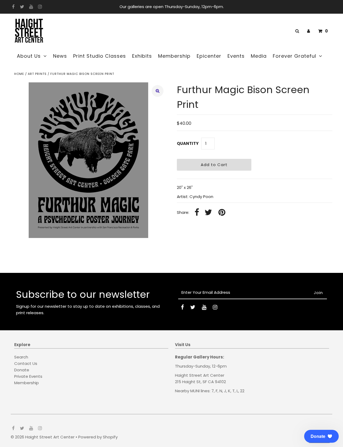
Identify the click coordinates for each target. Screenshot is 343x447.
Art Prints (37, 74)
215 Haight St (188, 381)
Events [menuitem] (236, 56)
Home (19, 74)
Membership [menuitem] (174, 56)
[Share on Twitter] (208, 212)
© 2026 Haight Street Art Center (42, 437)
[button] (321, 436)
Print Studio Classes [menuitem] (99, 56)
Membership (26, 383)
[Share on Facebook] (197, 212)
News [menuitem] (60, 56)
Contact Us (25, 363)
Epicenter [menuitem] (209, 56)
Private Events (28, 376)
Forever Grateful (294, 56)
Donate (21, 370)
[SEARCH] (296, 31)
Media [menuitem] (259, 56)
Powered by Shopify (98, 437)
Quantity (188, 143)
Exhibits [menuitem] (142, 56)
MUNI (195, 391)
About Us (29, 56)
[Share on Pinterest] (221, 212)
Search (21, 357)
